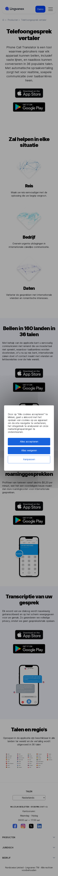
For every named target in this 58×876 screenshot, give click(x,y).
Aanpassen (29, 459)
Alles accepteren (29, 441)
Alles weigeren (29, 450)
